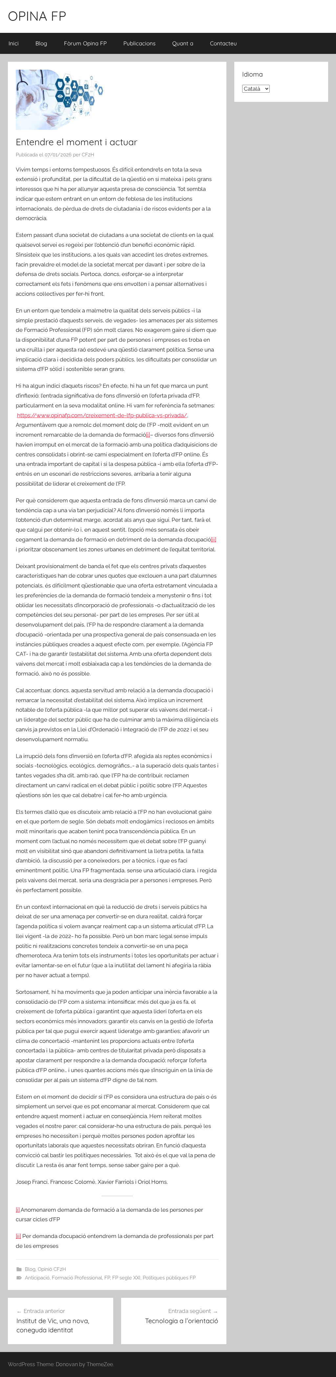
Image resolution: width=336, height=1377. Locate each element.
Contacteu (223, 43)
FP (107, 1278)
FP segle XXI (126, 1278)
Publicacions (139, 43)
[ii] (213, 539)
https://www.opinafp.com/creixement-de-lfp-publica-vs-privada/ (102, 415)
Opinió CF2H (52, 1269)
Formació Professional (77, 1278)
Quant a (182, 43)
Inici (14, 43)
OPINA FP (37, 16)
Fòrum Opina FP (85, 43)
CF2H (88, 155)
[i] (148, 434)
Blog (41, 43)
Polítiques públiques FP (169, 1278)
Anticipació (37, 1278)
